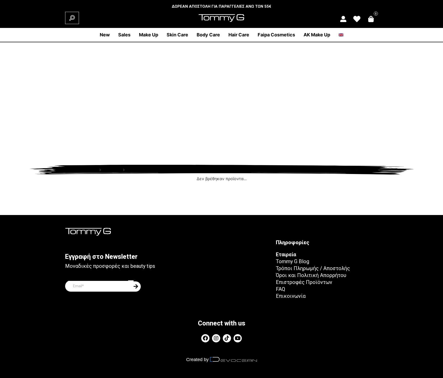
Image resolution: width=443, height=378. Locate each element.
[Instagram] (216, 338)
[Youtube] (238, 338)
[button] (148, 35)
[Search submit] (72, 18)
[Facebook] (205, 338)
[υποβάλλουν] (137, 286)
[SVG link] (343, 19)
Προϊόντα (112, 170)
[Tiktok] (227, 338)
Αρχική (90, 170)
